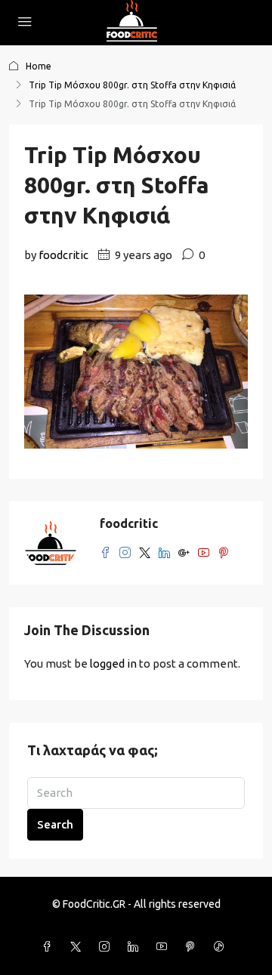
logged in (113, 663)
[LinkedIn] (136, 947)
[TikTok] (222, 947)
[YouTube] (164, 947)
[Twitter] (78, 947)
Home (38, 66)
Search (55, 824)
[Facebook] (50, 947)
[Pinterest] (193, 947)
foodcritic (63, 254)
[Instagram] (107, 947)
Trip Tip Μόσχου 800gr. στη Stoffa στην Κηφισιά (132, 85)
